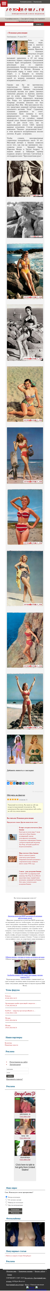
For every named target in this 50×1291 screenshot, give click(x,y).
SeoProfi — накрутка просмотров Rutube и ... (20, 1011)
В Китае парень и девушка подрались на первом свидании (25, 957)
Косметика (8, 1043)
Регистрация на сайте (19, 1062)
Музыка (7, 1018)
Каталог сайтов (40, 1271)
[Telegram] (32, 783)
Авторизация (15, 1064)
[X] (17, 783)
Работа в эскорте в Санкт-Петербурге (18, 1256)
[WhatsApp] (26, 783)
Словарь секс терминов (36, 19)
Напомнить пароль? (14, 1079)
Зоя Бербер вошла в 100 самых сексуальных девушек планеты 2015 (25, 976)
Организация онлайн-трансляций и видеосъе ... (21, 1003)
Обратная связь (37, 2)
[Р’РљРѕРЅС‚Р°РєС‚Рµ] (8, 783)
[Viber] (23, 783)
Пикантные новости (11, 1045)
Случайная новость (12, 19)
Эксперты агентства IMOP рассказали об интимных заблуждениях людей (25, 917)
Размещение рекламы (26, 2)
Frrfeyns (8, 996)
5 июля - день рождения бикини (30, 871)
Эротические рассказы (26, 21)
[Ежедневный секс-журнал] (25, 16)
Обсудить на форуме (16, 795)
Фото (27, 1284)
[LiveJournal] (20, 783)
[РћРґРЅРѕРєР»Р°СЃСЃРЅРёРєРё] (11, 783)
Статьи (9, 1274)
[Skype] (29, 783)
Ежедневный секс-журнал (14, 1284)
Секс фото (24, 19)
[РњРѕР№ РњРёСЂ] (14, 783)
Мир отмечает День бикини (28, 853)
